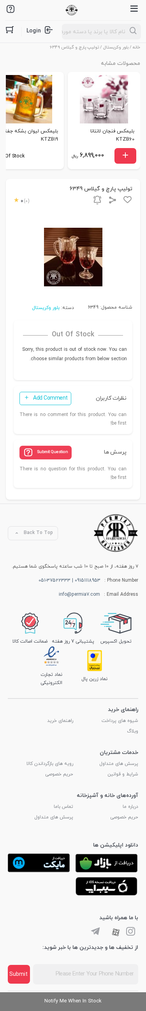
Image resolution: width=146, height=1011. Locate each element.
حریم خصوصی (59, 774)
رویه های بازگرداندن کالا (49, 764)
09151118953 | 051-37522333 (69, 580)
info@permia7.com (79, 594)
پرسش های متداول (118, 764)
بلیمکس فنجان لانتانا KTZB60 (112, 135)
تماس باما (63, 807)
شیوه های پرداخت (120, 721)
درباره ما (130, 807)
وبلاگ (132, 731)
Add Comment (50, 398)
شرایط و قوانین (122, 774)
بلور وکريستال (115, 47)
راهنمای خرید (60, 721)
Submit (18, 974)
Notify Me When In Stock (73, 1001)
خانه (136, 47)
